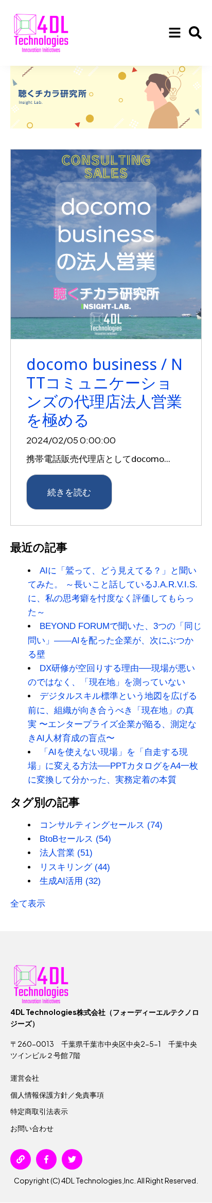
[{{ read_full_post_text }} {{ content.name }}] (106, 245)
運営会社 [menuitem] (24, 1077)
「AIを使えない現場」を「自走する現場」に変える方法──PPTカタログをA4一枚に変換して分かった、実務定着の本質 (113, 766)
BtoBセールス (75, 839)
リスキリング (75, 867)
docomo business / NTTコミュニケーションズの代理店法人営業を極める (104, 392)
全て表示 (27, 904)
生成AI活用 (70, 881)
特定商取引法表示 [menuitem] (39, 1111)
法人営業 (66, 853)
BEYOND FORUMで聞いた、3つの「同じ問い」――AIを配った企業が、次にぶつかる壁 (115, 640)
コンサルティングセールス (101, 825)
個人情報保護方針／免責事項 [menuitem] (57, 1094)
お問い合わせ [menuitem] (32, 1128)
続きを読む (69, 491)
